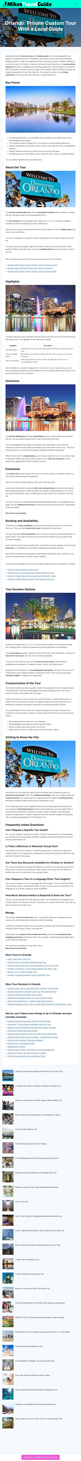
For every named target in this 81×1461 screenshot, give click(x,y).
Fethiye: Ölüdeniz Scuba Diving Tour (29, 1274)
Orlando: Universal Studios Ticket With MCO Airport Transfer (32, 1028)
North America (19, 33)
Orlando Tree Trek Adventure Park (21, 1043)
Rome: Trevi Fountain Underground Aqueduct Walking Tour (38, 1216)
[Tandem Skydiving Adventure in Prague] (8, 1147)
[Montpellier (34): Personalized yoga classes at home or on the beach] (8, 1336)
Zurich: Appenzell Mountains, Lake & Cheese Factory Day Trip (39, 1231)
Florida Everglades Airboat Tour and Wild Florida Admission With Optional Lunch (39, 1004)
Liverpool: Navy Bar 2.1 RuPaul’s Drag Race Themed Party (38, 1086)
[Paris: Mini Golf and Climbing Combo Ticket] (8, 1379)
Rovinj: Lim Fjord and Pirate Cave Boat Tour (32, 1289)
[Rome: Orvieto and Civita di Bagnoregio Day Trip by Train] (8, 1249)
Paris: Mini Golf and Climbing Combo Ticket (32, 1375)
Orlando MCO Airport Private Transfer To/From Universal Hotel (32, 265)
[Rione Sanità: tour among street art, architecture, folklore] (8, 1119)
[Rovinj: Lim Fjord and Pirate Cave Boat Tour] (8, 1292)
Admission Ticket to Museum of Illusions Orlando (27, 1053)
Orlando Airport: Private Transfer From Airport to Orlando (30, 268)
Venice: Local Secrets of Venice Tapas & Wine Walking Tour (38, 1100)
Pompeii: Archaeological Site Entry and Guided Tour (35, 1404)
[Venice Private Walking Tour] (8, 1133)
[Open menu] (77, 3)
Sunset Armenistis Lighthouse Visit (29, 1346)
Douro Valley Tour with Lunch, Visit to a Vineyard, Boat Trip (38, 1419)
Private (37, 33)
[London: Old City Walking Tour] (8, 1263)
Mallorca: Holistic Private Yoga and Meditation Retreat (36, 1187)
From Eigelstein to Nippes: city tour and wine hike (34, 1361)
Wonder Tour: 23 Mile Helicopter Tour (22, 972)
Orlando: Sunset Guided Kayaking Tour (23, 570)
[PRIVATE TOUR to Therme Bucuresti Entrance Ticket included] (8, 1321)
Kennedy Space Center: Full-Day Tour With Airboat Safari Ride (32, 1034)
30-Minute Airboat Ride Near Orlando (22, 1031)
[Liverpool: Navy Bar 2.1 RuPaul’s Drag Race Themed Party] (8, 1090)
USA (72, 33)
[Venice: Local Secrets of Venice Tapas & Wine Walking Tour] (8, 1104)
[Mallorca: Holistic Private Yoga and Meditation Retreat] (8, 1191)
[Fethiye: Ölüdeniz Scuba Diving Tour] (8, 1278)
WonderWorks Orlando (16, 1047)
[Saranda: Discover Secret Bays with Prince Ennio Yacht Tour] (8, 1075)
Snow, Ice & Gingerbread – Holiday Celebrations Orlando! (30, 1001)
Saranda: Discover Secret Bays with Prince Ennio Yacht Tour (39, 1071)
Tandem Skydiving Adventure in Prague (31, 1144)
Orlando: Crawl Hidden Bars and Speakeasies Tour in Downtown (33, 966)
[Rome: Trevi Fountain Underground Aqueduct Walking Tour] (8, 1220)
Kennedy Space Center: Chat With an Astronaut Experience (31, 1050)
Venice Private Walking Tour (26, 1129)
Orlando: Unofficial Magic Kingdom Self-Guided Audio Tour (31, 579)
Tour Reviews (58, 33)
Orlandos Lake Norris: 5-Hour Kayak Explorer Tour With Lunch (32, 969)
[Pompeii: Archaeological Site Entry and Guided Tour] (8, 1408)
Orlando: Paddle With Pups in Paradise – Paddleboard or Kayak (33, 1037)
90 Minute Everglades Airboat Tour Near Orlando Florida (30, 998)
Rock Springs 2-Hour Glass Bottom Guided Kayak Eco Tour (31, 573)
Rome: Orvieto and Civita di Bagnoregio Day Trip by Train (37, 1245)
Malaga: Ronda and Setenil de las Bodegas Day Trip (36, 1173)
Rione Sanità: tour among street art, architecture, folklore (37, 1115)
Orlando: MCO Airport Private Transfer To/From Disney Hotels (32, 271)
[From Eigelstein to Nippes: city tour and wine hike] (8, 1365)
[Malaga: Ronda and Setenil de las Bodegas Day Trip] (8, 1176)
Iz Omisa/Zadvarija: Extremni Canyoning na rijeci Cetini (36, 1158)
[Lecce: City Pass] (8, 1205)
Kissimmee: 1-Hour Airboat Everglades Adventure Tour (29, 1024)
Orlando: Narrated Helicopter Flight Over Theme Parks (29, 1021)
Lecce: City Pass (21, 1202)
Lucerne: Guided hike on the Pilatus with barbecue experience (40, 1303)
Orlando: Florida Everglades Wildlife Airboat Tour (27, 962)
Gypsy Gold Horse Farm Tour (19, 959)
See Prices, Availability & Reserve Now (39, 1457)
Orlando (30, 33)
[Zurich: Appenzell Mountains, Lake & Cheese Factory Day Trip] (8, 1234)
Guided (10, 33)
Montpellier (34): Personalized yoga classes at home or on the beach (42, 1332)
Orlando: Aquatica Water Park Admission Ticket (26, 1056)
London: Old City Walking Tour (27, 1260)
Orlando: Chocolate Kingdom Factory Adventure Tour (29, 975)
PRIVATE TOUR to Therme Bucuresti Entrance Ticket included (39, 1317)
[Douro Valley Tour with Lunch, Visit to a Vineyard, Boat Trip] (8, 1422)
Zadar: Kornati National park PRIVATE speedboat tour (36, 1390)
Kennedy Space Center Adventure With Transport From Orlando (33, 988)
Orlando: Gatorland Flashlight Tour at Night (25, 995)
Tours (67, 33)
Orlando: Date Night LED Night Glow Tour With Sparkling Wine (32, 992)
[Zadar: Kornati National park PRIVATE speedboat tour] (8, 1393)
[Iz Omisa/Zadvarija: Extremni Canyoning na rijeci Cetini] (8, 1162)
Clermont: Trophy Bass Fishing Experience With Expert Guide (32, 576)
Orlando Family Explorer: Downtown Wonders (25, 1040)
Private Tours (46, 33)
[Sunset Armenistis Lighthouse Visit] (8, 1350)
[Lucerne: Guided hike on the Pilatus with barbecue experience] (8, 1307)
